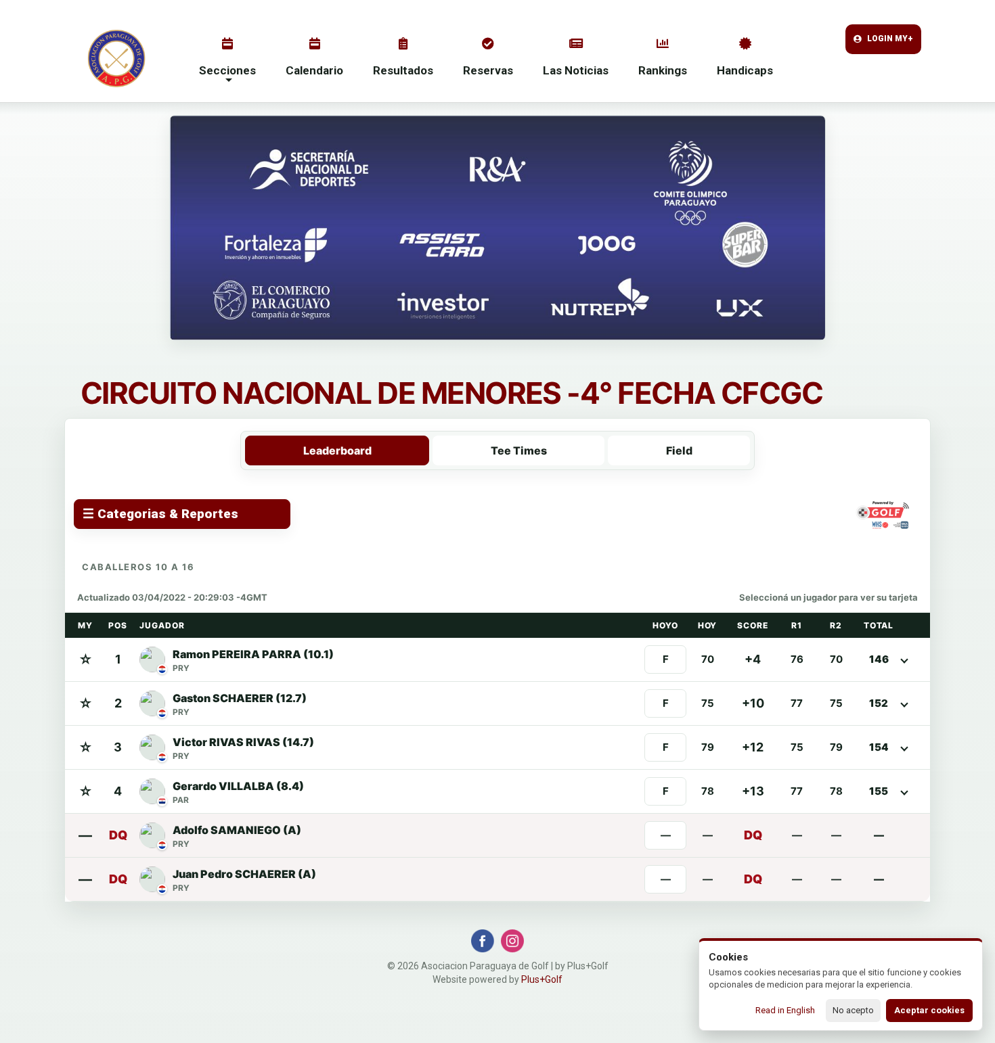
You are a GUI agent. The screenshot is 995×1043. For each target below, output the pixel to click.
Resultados (403, 70)
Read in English (785, 1010)
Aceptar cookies (929, 1010)
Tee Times (519, 450)
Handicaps (745, 70)
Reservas (488, 70)
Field (679, 450)
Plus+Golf (541, 979)
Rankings (662, 70)
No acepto (853, 1010)
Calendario (314, 70)
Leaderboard (337, 450)
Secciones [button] (227, 70)
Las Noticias (576, 70)
